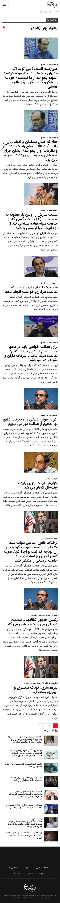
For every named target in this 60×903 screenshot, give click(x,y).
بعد (42, 725)
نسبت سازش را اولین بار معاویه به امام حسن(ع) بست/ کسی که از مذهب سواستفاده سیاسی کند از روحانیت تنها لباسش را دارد (32, 220)
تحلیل (30, 873)
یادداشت (15, 873)
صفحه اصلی (42, 867)
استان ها (13, 867)
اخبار (26, 867)
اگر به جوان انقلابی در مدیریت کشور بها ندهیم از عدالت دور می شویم (30, 420)
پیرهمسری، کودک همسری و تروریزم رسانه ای (36, 688)
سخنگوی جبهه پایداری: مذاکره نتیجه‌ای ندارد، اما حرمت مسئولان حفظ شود (24, 806)
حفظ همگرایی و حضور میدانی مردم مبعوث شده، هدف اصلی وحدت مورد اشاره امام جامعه (25, 822)
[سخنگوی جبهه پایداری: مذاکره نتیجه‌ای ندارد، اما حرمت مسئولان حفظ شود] (51, 809)
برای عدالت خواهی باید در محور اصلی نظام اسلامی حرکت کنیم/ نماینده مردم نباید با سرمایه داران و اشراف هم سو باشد (31, 352)
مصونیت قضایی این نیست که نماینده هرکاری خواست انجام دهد (31, 288)
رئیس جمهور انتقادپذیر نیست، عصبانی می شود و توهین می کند (32, 620)
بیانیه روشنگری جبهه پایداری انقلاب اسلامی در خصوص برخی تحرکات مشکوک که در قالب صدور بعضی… (25, 753)
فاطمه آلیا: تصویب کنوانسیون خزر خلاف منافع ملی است (23, 765)
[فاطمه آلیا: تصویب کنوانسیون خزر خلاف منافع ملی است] (51, 768)
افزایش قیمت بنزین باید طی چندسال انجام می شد (36, 484)
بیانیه (42, 873)
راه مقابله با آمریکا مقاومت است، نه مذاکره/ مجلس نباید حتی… (25, 795)
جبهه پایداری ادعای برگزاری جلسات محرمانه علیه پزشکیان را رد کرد (26, 779)
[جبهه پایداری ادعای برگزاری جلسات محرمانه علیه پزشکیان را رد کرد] (51, 781)
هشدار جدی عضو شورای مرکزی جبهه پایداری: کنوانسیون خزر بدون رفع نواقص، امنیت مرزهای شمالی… (25, 739)
